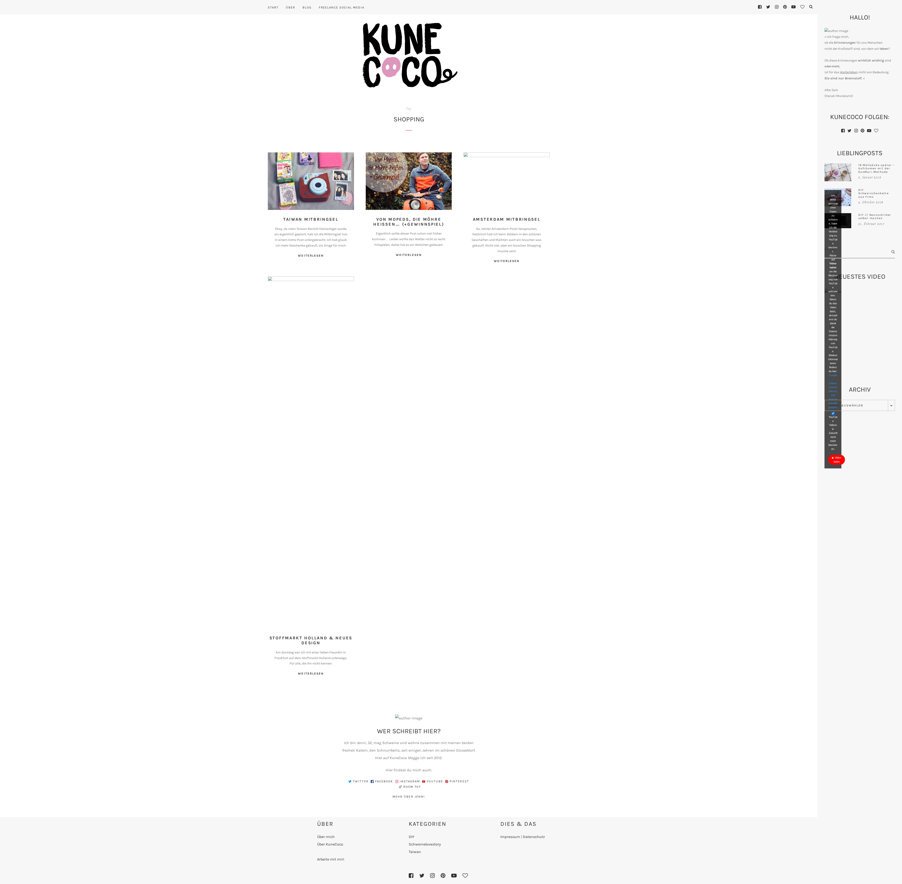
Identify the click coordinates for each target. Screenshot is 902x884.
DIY (411, 836)
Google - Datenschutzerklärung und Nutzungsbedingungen (833, 391)
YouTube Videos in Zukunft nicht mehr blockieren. (832, 433)
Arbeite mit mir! (330, 859)
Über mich (326, 836)
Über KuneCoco (330, 844)
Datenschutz (534, 836)
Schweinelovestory (425, 844)
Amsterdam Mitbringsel (506, 219)
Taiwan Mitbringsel (310, 219)
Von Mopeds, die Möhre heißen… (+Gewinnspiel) (408, 222)
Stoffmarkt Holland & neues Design (310, 640)
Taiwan (324, 182)
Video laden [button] (837, 459)
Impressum (510, 836)
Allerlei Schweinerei (425, 182)
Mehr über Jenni (409, 796)
